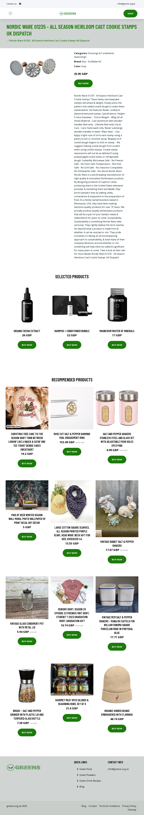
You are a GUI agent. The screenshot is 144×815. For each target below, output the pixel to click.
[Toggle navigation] (10, 13)
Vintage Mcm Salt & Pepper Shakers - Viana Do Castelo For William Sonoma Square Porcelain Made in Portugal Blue (117, 624)
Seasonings (80, 56)
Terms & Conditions (109, 806)
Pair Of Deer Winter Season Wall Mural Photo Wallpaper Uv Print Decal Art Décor (27, 518)
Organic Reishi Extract (27, 331)
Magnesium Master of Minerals (117, 331)
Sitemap (132, 809)
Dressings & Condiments (101, 53)
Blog (81, 786)
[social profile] (20, 3)
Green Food (85, 769)
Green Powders (87, 775)
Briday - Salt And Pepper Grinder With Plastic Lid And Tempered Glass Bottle (27, 714)
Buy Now (83, 83)
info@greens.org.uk (126, 3)
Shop (130, 13)
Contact (93, 806)
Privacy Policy (129, 806)
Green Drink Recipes (90, 780)
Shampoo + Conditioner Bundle (72, 331)
